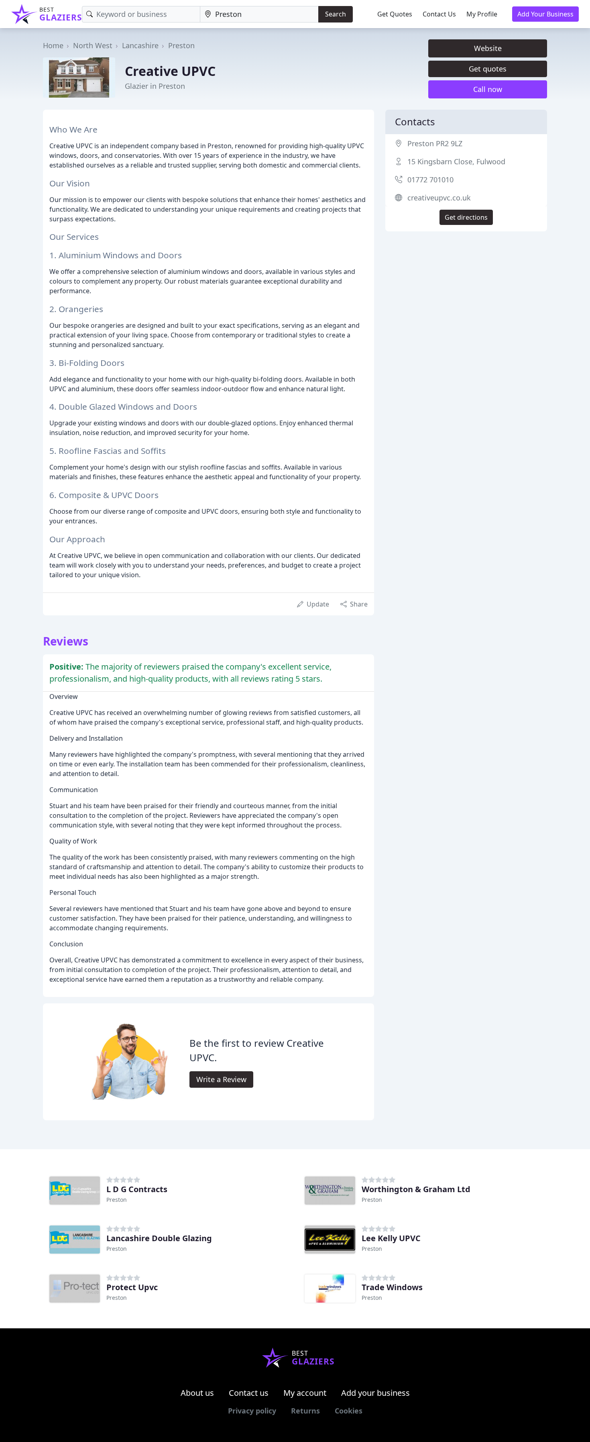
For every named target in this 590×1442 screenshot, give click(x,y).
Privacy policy (252, 1410)
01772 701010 (430, 179)
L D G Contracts (136, 1189)
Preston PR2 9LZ (434, 143)
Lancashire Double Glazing (159, 1238)
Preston (181, 45)
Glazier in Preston (155, 86)
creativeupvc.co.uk (439, 197)
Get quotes (488, 69)
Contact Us (439, 14)
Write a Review (221, 1079)
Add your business (375, 1392)
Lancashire (140, 45)
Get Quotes (394, 14)
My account (304, 1392)
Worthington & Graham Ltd (416, 1189)
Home (53, 45)
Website (488, 48)
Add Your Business (545, 14)
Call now (487, 89)
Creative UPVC (170, 71)
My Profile (481, 14)
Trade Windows (392, 1287)
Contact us (249, 1392)
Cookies (348, 1410)
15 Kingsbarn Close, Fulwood (456, 161)
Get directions (466, 217)
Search (335, 14)
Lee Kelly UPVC (391, 1238)
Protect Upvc (132, 1287)
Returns (305, 1410)
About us (197, 1392)
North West (92, 45)
